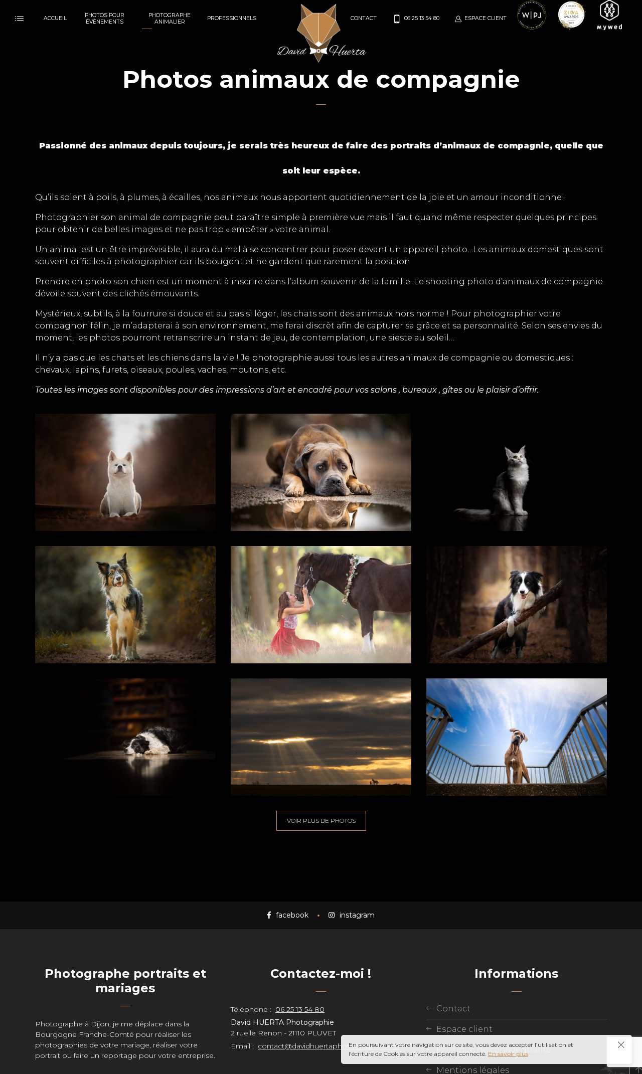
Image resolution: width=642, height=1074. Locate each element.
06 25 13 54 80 (300, 1009)
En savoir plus (508, 1053)
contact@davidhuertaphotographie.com (328, 1045)
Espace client (464, 1029)
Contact (453, 1008)
